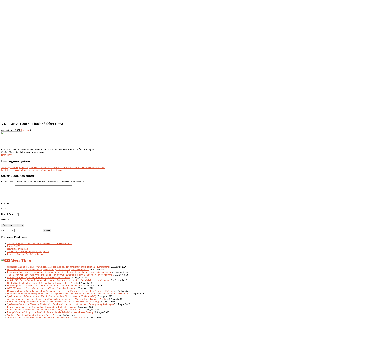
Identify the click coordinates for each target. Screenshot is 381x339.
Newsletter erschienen (17, 249)
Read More (6, 155)
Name (5, 208)
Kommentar (7, 203)
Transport (25, 130)
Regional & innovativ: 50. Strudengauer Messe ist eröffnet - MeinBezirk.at (42, 307)
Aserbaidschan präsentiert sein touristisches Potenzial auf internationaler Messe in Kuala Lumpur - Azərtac (57, 299)
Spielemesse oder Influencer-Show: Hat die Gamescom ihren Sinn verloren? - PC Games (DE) (51, 296)
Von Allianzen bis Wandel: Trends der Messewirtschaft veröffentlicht (39, 243)
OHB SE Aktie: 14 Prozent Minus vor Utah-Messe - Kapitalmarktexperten (42, 288)
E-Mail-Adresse (9, 214)
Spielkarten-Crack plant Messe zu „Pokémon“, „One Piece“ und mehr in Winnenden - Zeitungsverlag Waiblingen (60, 304)
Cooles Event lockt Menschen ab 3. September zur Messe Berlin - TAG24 (42, 283)
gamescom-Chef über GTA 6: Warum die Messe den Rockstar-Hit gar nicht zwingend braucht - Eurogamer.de (58, 267)
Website (5, 219)
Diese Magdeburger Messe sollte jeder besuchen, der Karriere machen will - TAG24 (46, 285)
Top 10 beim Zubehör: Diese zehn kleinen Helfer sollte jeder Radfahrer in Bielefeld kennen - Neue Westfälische (59, 275)
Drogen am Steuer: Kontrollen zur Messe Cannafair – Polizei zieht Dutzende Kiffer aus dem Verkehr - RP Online (60, 291)
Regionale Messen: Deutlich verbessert (25, 254)
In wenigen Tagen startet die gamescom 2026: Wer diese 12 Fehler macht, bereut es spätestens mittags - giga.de (59, 272)
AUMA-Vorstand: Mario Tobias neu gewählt (28, 251)
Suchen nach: (7, 230)
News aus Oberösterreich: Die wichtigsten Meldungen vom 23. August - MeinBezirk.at (48, 269)
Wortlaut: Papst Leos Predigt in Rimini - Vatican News (32, 315)
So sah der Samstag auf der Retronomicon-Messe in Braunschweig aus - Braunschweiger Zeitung (53, 301)
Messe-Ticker (21, 260)
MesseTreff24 (13, 246)
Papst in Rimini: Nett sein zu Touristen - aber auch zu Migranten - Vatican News (44, 309)
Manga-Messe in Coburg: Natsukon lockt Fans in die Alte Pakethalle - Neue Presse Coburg (50, 312)
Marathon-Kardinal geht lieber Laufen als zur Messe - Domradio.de (38, 277)
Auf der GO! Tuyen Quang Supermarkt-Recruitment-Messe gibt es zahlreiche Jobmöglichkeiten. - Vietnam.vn (59, 280)
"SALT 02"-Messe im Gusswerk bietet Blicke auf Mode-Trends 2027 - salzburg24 (46, 317)
